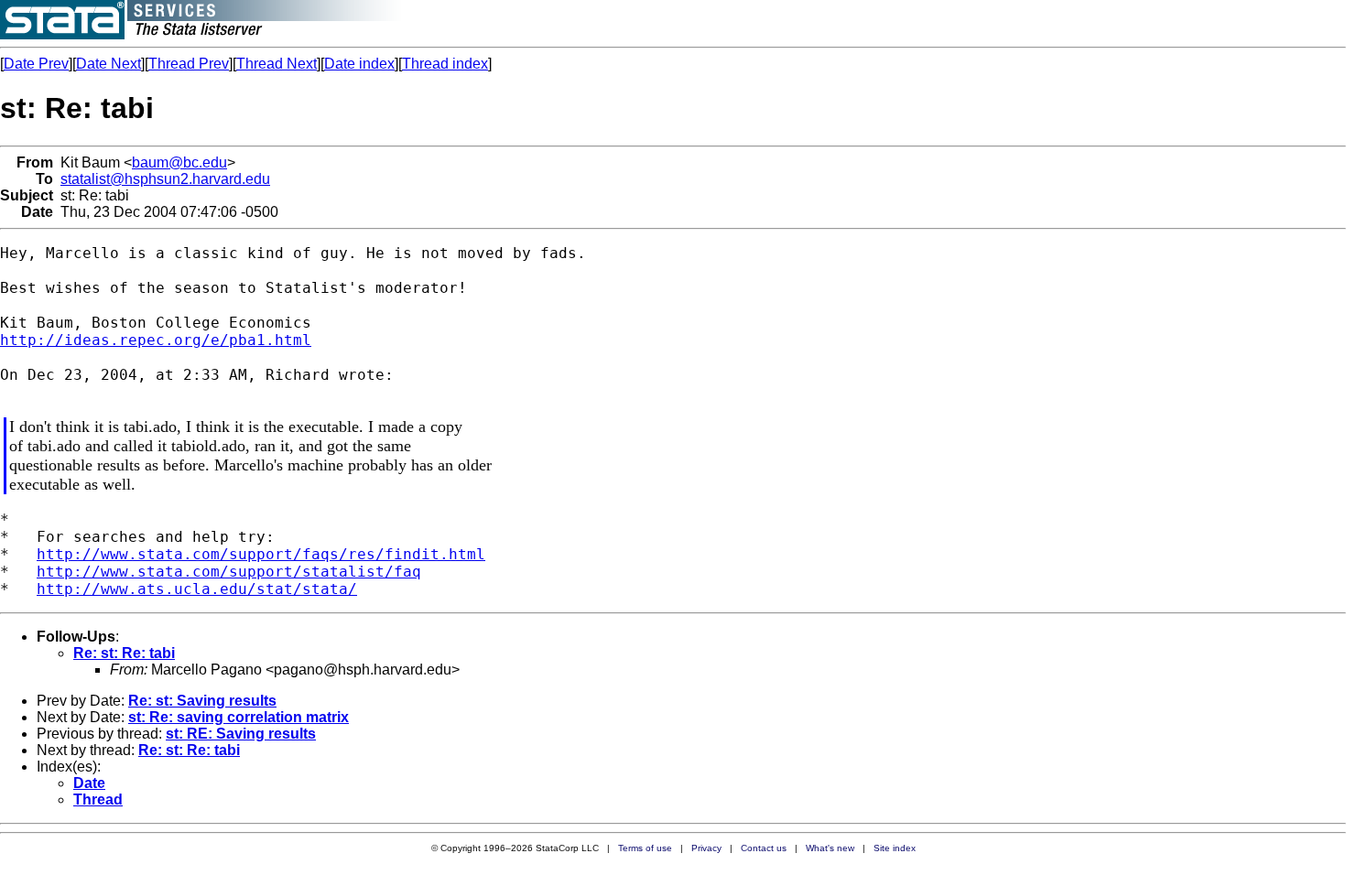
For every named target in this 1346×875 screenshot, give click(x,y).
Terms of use (645, 848)
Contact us (764, 848)
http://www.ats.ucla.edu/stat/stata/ (197, 589)
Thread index (445, 63)
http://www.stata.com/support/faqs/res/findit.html (261, 554)
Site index (895, 848)
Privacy (706, 848)
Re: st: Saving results (202, 700)
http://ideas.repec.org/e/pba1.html (155, 340)
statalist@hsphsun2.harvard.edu (165, 179)
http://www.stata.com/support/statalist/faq (229, 571)
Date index (359, 63)
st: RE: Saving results (241, 733)
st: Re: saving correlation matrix (238, 717)
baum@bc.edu (179, 162)
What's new (830, 848)
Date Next (108, 63)
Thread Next (276, 63)
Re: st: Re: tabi (124, 653)
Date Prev (36, 63)
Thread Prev (188, 63)
